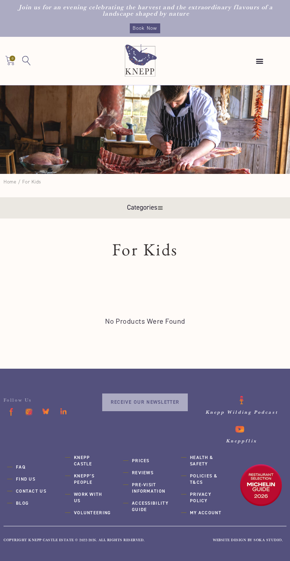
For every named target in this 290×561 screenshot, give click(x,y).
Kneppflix (241, 440)
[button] (260, 61)
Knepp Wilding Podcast (241, 412)
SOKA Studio (268, 540)
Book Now (145, 28)
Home (10, 181)
